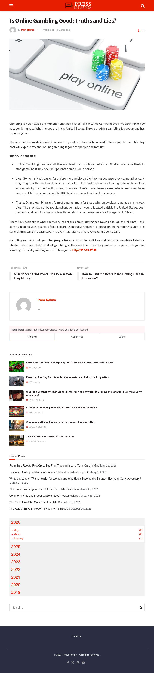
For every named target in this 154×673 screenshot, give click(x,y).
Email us (76, 636)
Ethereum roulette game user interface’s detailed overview (61, 407)
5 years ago (47, 29)
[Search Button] (143, 5)
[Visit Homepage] (77, 5)
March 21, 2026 (36, 400)
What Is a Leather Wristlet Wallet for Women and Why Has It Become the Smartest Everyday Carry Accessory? (75, 478)
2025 (15, 546)
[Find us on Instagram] (78, 662)
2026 (15, 522)
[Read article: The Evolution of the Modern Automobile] (16, 440)
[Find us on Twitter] (72, 662)
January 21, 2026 (37, 427)
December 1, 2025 (37, 441)
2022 (15, 569)
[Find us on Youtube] (83, 662)
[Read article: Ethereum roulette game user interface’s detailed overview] (16, 411)
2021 (15, 577)
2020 (15, 584)
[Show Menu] (11, 5)
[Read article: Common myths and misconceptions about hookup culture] (16, 425)
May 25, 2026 (34, 367)
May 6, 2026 (34, 382)
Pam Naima (27, 29)
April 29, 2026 (35, 412)
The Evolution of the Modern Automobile (50, 436)
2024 (15, 554)
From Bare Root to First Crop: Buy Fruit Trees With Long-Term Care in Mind (69, 362)
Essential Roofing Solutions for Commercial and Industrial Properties (67, 377)
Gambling (64, 29)
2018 (15, 592)
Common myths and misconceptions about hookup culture (61, 422)
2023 (15, 561)
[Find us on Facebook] (68, 662)
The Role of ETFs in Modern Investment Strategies (39, 508)
